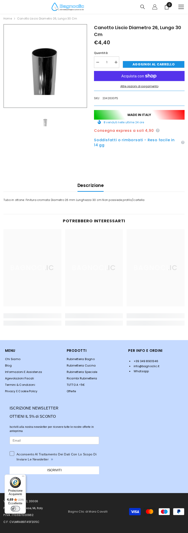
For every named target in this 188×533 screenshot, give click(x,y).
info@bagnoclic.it (146, 366)
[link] (32, 315)
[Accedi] (154, 6)
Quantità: (101, 53)
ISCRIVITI (54, 470)
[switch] (15, 508)
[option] (45, 66)
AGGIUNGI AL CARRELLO (154, 64)
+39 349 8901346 (145, 361)
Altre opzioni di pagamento (139, 86)
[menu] (181, 7)
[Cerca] (142, 7)
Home (7, 18)
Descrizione (90, 185)
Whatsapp (141, 371)
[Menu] (23, 477)
